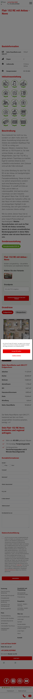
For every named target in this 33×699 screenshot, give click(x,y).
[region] (16, 349)
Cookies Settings (16, 355)
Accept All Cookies (16, 351)
